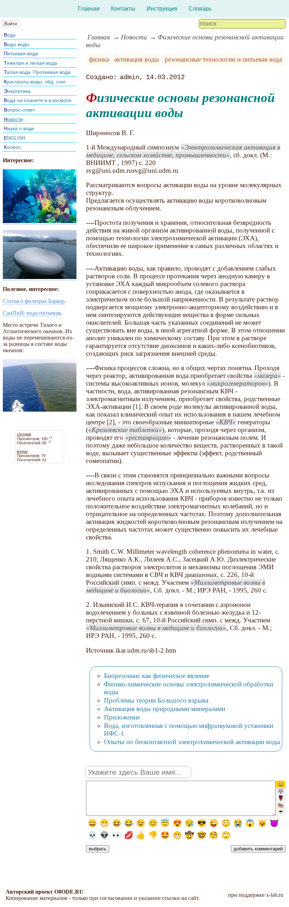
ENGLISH (14, 138)
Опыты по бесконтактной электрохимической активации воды (192, 742)
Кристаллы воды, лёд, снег (35, 81)
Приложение (122, 717)
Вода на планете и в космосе (38, 100)
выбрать (97, 848)
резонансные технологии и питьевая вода (223, 59)
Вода (10, 35)
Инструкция (162, 9)
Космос (12, 147)
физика (99, 59)
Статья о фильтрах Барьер (33, 301)
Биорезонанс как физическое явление (156, 675)
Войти (10, 23)
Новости (13, 119)
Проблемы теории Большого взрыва (156, 700)
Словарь (200, 9)
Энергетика (17, 91)
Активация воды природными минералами (164, 708)
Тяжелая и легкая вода (30, 63)
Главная (89, 9)
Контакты (123, 9)
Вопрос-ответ (19, 110)
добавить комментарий (258, 848)
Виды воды (16, 44)
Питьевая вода (21, 53)
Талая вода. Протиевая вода (37, 72)
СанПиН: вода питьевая (32, 313)
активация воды (136, 59)
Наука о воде (19, 128)
